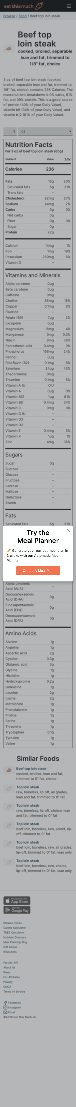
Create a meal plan (38, 570)
